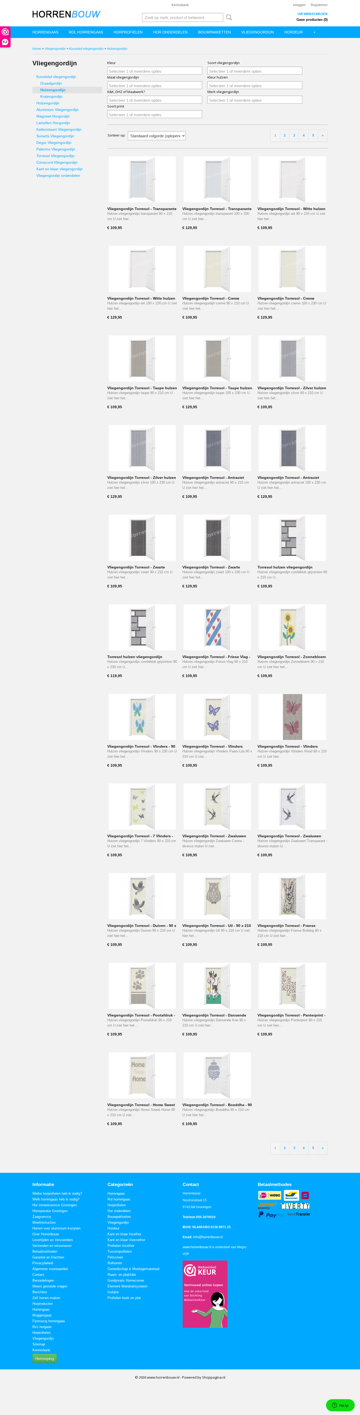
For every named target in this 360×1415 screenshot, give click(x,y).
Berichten (39, 1292)
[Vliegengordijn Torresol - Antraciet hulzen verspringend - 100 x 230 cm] (292, 448)
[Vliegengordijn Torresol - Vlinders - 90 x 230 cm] (142, 717)
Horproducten (42, 1304)
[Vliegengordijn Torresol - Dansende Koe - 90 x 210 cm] (217, 986)
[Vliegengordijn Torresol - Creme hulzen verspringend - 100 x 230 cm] (292, 269)
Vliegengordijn (257, 32)
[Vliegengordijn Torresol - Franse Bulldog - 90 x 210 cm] (292, 896)
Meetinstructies (44, 1222)
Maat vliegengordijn (123, 77)
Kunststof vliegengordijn (86, 49)
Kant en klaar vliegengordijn (59, 169)
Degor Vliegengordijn (53, 142)
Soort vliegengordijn (223, 62)
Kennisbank (180, 5)
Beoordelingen (43, 1280)
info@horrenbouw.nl (208, 1237)
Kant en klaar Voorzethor (126, 1240)
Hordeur (293, 32)
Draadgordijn (51, 83)
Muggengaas (42, 1315)
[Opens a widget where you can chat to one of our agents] (340, 1405)
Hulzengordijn (117, 49)
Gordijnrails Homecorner (126, 1280)
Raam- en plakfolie (122, 1275)
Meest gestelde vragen (49, 1286)
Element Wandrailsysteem (128, 1286)
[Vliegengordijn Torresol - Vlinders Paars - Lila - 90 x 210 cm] (217, 717)
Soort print (115, 106)
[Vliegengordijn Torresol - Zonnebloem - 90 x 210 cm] (292, 627)
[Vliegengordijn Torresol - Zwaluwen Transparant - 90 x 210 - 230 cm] (292, 807)
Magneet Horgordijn (53, 116)
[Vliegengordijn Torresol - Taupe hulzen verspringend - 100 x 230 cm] (217, 358)
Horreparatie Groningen (49, 1211)
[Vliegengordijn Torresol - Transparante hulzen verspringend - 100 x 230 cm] (217, 179)
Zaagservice (41, 1217)
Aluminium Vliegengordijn (57, 110)
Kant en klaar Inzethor (124, 1234)
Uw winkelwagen (313, 14)
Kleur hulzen (217, 77)
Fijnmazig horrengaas (48, 1321)
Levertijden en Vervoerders (52, 1240)
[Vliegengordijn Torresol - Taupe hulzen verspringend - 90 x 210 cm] (142, 358)
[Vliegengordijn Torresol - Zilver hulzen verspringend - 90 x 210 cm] (292, 358)
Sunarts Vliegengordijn (55, 136)
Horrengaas (45, 32)
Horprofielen (128, 32)
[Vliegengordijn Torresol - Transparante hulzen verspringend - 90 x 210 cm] (142, 179)
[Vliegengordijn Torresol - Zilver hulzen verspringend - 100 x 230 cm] (142, 448)
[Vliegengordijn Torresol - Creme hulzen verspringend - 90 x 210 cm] (217, 269)
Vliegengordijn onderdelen (58, 175)
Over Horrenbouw (45, 1234)
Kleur (111, 62)
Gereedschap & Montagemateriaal (133, 1269)
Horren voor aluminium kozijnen (56, 1228)
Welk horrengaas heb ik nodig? (55, 1199)
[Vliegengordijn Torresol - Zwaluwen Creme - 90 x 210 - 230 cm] (217, 807)
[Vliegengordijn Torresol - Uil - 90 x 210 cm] (217, 896)
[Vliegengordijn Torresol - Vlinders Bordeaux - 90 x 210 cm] (292, 717)
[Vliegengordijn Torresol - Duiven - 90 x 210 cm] (142, 896)
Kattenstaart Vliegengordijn (58, 129)
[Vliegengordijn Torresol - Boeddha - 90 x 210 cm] (217, 1075)
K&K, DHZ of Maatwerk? (126, 91)
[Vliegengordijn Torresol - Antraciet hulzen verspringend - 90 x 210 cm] (217, 448)
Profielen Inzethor (121, 1246)
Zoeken (228, 17)
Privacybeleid (42, 1263)
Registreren (319, 5)
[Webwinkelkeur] (205, 1294)
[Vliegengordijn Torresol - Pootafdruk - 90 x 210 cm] (142, 986)
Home (36, 49)
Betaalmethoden (44, 1251)
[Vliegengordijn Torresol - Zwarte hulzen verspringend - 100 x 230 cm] (217, 538)
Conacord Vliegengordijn (56, 162)
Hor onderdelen (170, 32)
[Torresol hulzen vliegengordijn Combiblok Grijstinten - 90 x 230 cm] (142, 627)
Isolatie (113, 1292)
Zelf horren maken (46, 1298)
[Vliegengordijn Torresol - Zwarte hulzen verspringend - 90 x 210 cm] (142, 538)
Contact (38, 1275)
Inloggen (299, 5)
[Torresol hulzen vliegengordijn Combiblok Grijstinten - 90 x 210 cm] (292, 538)
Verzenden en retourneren (51, 1246)
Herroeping (44, 1358)
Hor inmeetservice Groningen (54, 1205)
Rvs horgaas (42, 1327)
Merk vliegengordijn (223, 91)
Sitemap (38, 1344)
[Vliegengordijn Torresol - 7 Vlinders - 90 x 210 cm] (142, 807)
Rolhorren (115, 1263)
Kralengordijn (51, 96)
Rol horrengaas (86, 32)
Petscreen (115, 1257)
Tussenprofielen (120, 1251)
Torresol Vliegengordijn (55, 156)
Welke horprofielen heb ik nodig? (57, 1193)
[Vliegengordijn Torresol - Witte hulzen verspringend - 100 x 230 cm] (142, 269)
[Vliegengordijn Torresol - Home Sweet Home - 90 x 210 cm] (142, 1075)
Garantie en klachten (48, 1257)
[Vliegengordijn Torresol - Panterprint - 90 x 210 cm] (292, 986)
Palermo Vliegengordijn (55, 149)
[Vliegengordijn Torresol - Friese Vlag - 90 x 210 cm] (217, 627)
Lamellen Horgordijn (53, 123)
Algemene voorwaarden (50, 1269)
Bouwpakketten (214, 32)
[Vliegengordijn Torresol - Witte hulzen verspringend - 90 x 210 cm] (292, 179)
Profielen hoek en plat (124, 1298)
